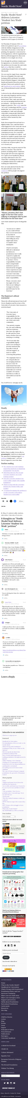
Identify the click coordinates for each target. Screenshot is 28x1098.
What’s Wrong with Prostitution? (11, 746)
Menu (25, 2)
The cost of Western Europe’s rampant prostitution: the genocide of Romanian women (13, 772)
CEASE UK (4, 1049)
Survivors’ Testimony (8, 993)
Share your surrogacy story (10, 998)
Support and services (8, 1000)
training (24, 107)
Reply (24, 529)
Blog (4, 513)
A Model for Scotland (8, 1045)
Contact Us (13, 1093)
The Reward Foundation (9, 1065)
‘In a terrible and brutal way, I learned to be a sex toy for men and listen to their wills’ (13, 787)
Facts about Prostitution (9, 1004)
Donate (19, 1093)
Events (3, 1023)
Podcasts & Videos (7, 1030)
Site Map (4, 1010)
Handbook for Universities (9, 741)
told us (6, 67)
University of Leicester (15, 515)
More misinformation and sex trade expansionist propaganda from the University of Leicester (13, 724)
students (20, 513)
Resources (4, 1008)
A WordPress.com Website (8, 1096)
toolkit (18, 105)
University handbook (8, 1038)
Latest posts (5, 796)
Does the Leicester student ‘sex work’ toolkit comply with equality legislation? (14, 480)
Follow (6, 957)
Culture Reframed (7, 1052)
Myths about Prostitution (9, 1002)
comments (4, 171)
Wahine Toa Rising (7, 1068)
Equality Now (5, 1056)
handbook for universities (12, 86)
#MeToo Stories (6, 1017)
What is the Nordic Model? (9, 809)
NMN (16, 12)
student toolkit (12, 513)
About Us (7, 1093)
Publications (5, 1034)
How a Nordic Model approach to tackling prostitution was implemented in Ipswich (14, 757)
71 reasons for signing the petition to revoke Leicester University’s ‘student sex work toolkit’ (15, 492)
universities (4, 515)
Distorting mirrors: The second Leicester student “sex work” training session (13, 475)
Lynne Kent (8, 602)
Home (4, 780)
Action (3, 1019)
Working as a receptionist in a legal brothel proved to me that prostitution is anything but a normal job (13, 764)
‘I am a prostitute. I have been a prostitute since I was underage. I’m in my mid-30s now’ (13, 792)
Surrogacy (4, 1036)
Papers (3, 1027)
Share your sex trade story (10, 995)
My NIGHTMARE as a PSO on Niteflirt (13, 810)
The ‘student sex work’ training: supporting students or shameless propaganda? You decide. (14, 468)
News (3, 1025)
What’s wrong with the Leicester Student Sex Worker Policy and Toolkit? (13, 486)
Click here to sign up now (9, 735)
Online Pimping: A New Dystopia (11, 760)
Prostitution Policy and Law (10, 991)
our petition (22, 46)
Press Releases (6, 1032)
